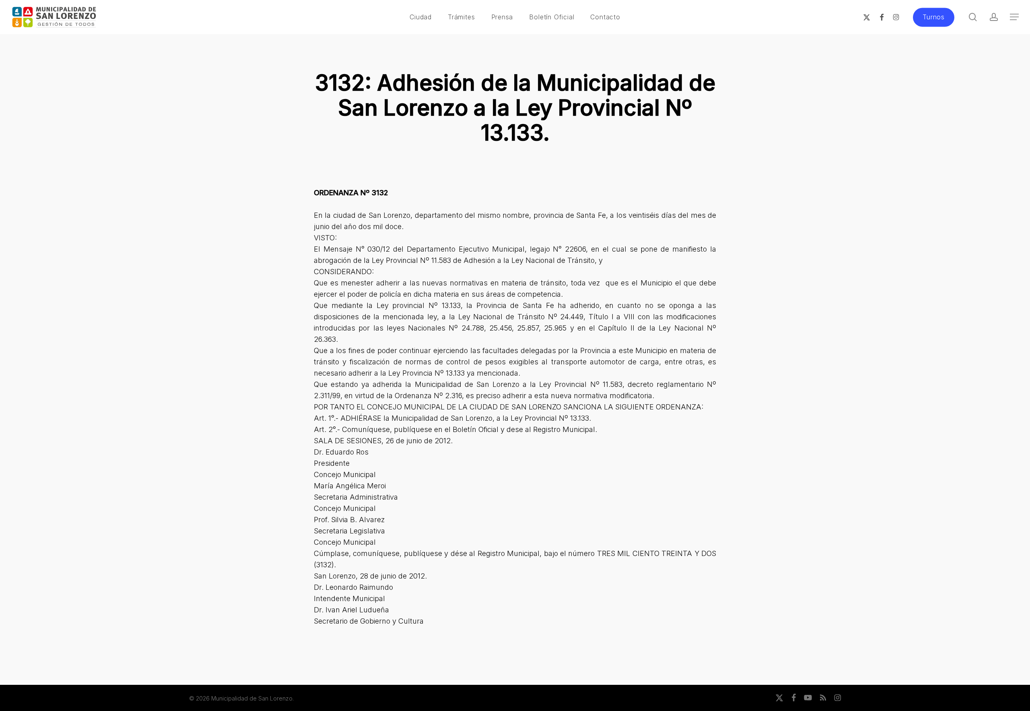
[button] (1014, 17)
